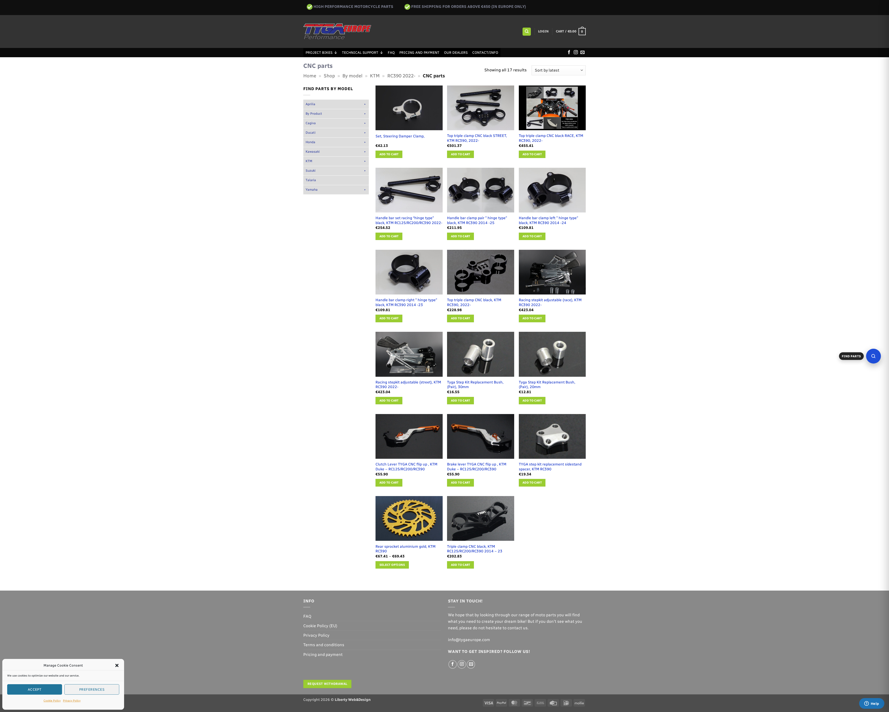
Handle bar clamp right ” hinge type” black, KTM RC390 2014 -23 (406, 302)
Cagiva (311, 123)
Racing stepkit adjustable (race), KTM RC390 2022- (550, 302)
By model (352, 76)
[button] (117, 665)
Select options (392, 564)
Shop (329, 76)
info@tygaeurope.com (469, 639)
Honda (310, 142)
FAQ (391, 53)
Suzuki (311, 171)
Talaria (311, 180)
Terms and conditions (323, 644)
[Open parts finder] (873, 356)
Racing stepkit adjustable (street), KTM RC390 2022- (408, 384)
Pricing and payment (419, 53)
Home (309, 76)
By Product (314, 114)
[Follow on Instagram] (576, 52)
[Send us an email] (582, 52)
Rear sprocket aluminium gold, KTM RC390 (405, 549)
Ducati (311, 133)
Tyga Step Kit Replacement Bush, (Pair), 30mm (475, 384)
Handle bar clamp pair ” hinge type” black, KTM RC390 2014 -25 (477, 220)
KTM (375, 76)
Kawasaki (313, 152)
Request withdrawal (327, 684)
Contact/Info (485, 53)
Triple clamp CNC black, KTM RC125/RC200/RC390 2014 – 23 (474, 549)
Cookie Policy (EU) (320, 625)
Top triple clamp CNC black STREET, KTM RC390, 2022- (477, 138)
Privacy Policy (72, 700)
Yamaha (312, 190)
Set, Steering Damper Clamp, (400, 136)
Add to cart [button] (389, 154)
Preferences (91, 689)
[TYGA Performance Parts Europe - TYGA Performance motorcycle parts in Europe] (337, 31)
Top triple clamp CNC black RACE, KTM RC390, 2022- (551, 138)
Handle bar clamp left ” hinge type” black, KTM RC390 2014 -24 (548, 220)
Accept (35, 689)
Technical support (360, 53)
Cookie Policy (52, 700)
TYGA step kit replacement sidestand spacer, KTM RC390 (550, 466)
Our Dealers (456, 53)
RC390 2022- (401, 76)
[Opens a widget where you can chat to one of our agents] (871, 704)
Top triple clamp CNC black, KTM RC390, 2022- (474, 302)
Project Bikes (319, 53)
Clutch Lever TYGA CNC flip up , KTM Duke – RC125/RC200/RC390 (406, 466)
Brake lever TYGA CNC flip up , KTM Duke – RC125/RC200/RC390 (476, 466)
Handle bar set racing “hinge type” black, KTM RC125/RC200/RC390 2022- (409, 220)
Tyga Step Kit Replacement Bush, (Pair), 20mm (547, 384)
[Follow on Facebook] (569, 52)
